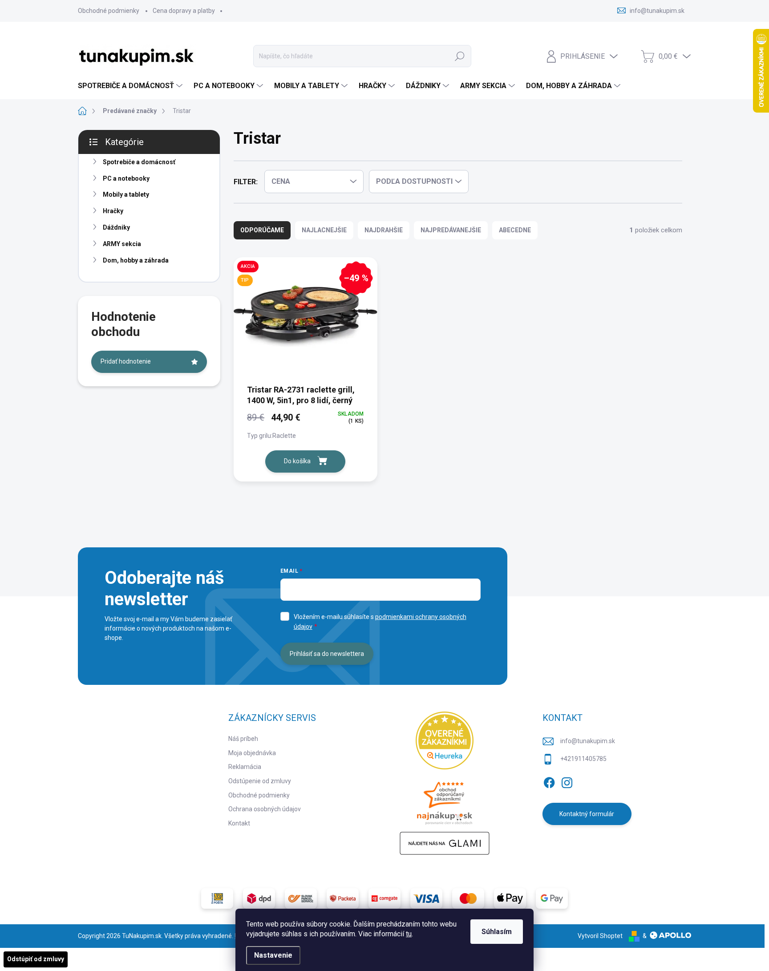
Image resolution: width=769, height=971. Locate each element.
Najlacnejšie (324, 230)
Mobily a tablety (126, 194)
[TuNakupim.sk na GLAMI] (445, 843)
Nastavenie (273, 955)
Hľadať (459, 56)
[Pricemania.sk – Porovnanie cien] (444, 800)
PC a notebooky (126, 178)
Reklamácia (244, 766)
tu (409, 934)
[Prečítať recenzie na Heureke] (445, 740)
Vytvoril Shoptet (600, 935)
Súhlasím (497, 931)
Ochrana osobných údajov (264, 809)
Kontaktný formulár (586, 813)
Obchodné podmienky (108, 10)
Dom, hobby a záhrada (136, 260)
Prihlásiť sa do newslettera (327, 653)
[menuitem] (131, 86)
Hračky (113, 210)
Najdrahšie (383, 230)
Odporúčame (262, 230)
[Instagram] (567, 781)
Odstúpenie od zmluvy (259, 781)
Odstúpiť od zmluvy (35, 959)
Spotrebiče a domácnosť (139, 162)
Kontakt (239, 823)
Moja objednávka (252, 753)
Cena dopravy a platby (184, 10)
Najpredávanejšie (451, 230)
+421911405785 (583, 758)
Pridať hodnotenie (126, 361)
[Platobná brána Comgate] (384, 898)
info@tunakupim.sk (587, 740)
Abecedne (515, 230)
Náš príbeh (243, 738)
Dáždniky (116, 227)
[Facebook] (549, 781)
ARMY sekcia (122, 243)
